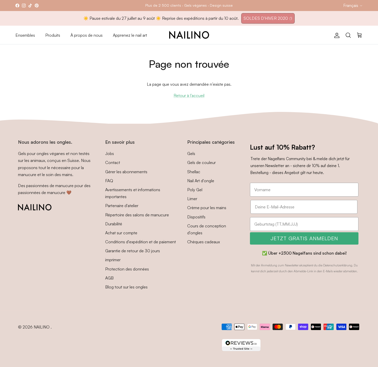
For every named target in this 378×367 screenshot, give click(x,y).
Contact (112, 162)
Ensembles (25, 35)
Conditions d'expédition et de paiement (140, 241)
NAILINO (42, 327)
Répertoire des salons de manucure (137, 214)
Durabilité (113, 223)
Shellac (193, 171)
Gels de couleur (201, 162)
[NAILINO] (189, 35)
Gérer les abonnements (126, 171)
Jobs (109, 153)
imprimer (113, 259)
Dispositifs (196, 216)
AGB (109, 278)
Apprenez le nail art (130, 35)
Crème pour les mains (206, 207)
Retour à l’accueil (189, 95)
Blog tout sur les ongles (126, 286)
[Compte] (336, 35)
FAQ (109, 180)
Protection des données (127, 269)
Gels (191, 153)
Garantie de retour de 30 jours (132, 250)
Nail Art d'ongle (200, 180)
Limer (192, 198)
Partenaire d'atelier (121, 205)
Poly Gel (194, 189)
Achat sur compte (121, 232)
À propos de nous (86, 35)
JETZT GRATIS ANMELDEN (304, 238)
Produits (52, 35)
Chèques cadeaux (203, 241)
